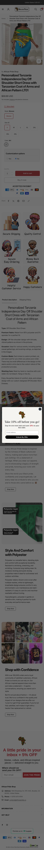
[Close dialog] (40, 409)
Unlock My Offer (22, 437)
